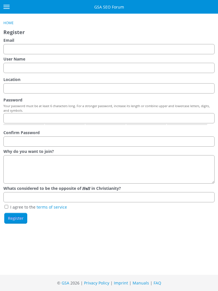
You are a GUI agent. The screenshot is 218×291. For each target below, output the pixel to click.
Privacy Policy (96, 283)
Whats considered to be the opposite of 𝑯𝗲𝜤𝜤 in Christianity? (62, 188)
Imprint (121, 283)
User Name (14, 59)
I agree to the (38, 207)
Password (12, 100)
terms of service (52, 207)
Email (8, 40)
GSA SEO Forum (109, 7)
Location (11, 79)
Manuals (141, 283)
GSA (65, 283)
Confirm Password (21, 132)
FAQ (157, 283)
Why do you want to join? (28, 151)
